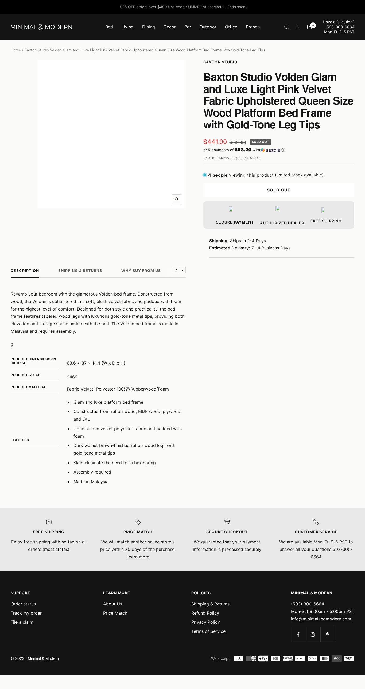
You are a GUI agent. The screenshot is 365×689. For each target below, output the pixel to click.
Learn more (137, 556)
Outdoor (208, 26)
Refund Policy (205, 613)
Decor (170, 26)
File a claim (22, 622)
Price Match (115, 613)
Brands (253, 26)
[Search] (286, 27)
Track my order (26, 613)
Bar (187, 26)
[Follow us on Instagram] (313, 634)
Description (25, 270)
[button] (279, 150)
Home (16, 50)
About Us (112, 604)
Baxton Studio (220, 62)
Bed (109, 26)
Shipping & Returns (80, 270)
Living (128, 26)
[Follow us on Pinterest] (327, 634)
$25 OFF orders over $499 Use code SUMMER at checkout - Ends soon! (183, 7)
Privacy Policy (205, 622)
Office (231, 26)
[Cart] (309, 27)
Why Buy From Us (141, 270)
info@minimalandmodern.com (321, 619)
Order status (23, 604)
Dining (148, 26)
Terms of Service (208, 631)
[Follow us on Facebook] (298, 634)
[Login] (298, 27)
